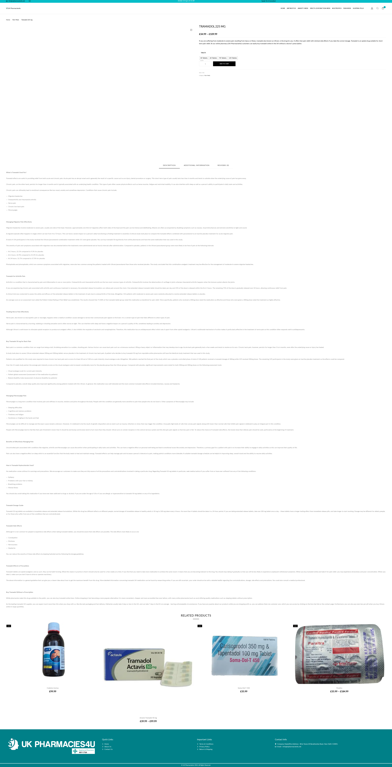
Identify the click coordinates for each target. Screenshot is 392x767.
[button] (53, 651)
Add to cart (224, 63)
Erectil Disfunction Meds (320, 8)
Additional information (197, 165)
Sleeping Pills (358, 8)
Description (169, 165)
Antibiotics (291, 8)
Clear (201, 60)
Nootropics (337, 8)
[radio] (204, 58)
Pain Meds (347, 8)
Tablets (203, 52)
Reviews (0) (223, 165)
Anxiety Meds (303, 8)
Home (283, 8)
